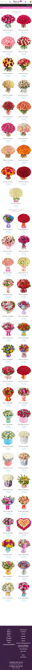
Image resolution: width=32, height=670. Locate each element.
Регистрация (23, 657)
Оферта (23, 640)
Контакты (23, 638)
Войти (28, 5)
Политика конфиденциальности (23, 643)
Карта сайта (23, 651)
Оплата (23, 634)
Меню (5, 2)
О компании (23, 631)
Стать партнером (23, 648)
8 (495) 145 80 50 (16, 666)
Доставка (23, 636)
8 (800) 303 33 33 (16, 662)
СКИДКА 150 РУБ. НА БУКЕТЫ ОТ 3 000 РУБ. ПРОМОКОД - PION (16, 7)
